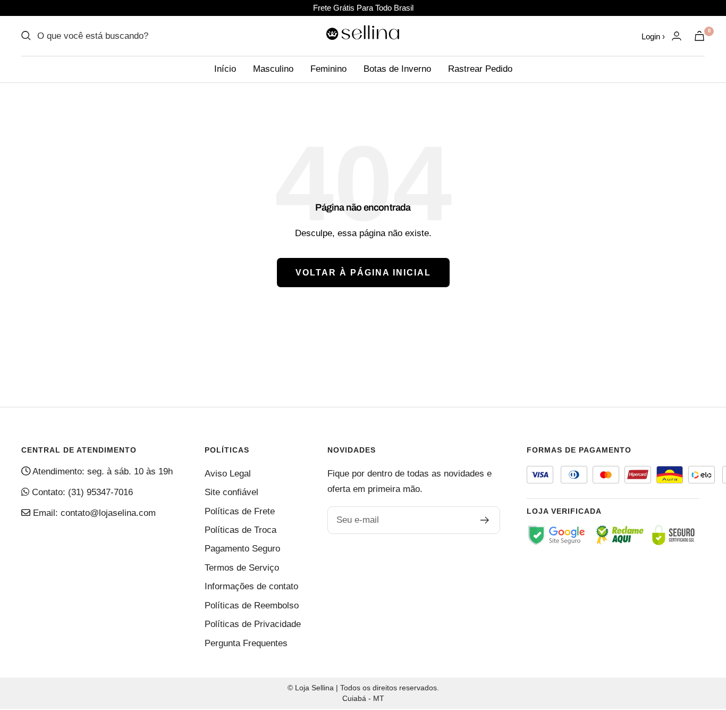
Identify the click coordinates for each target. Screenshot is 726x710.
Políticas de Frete (240, 511)
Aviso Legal (228, 474)
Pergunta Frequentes (246, 643)
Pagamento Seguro (242, 549)
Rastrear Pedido (480, 69)
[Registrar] (484, 520)
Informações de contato (251, 586)
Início (225, 69)
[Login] (676, 35)
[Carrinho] (699, 36)
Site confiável (231, 492)
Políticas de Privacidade (253, 624)
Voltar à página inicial (363, 272)
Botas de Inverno (397, 69)
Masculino (273, 69)
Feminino (328, 69)
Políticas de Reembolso (252, 605)
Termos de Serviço (242, 568)
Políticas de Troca (240, 530)
